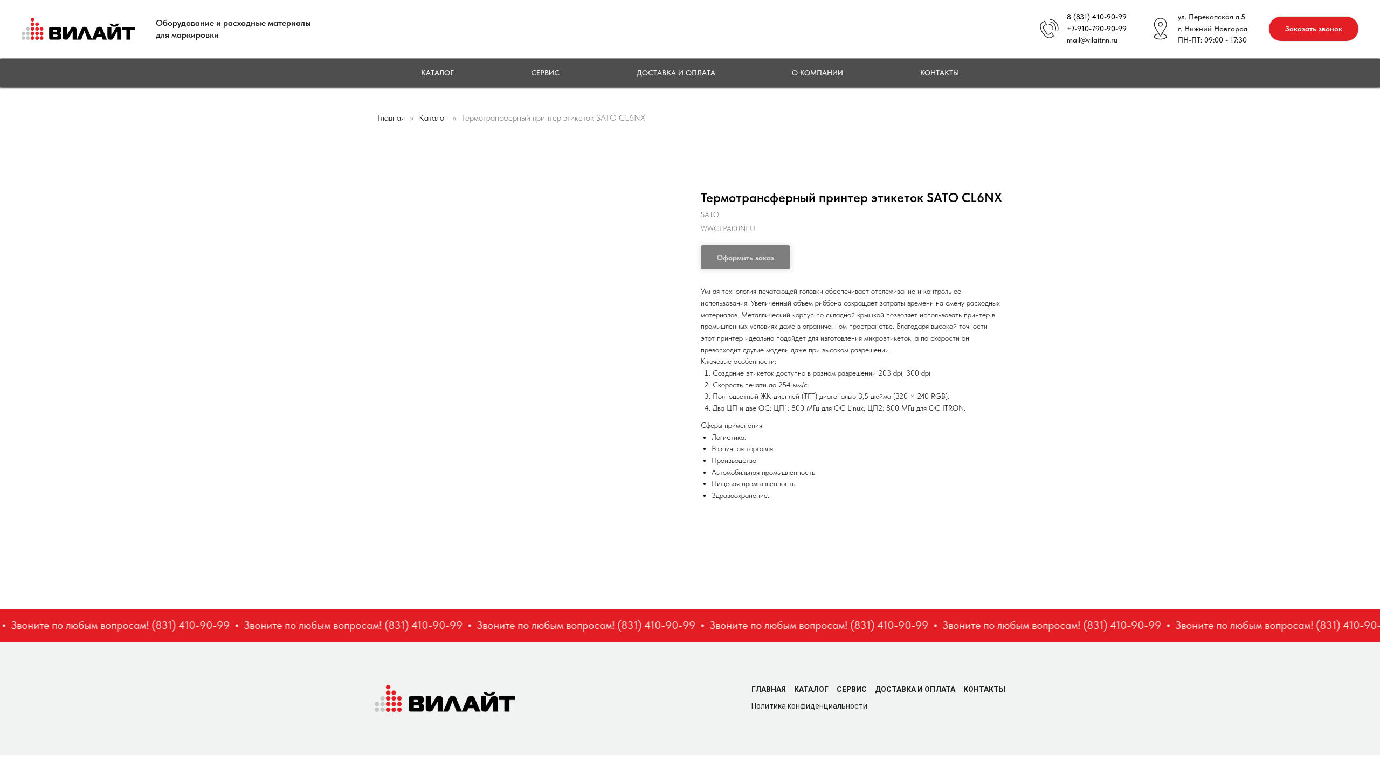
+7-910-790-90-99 (1097, 28)
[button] (1313, 29)
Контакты (939, 72)
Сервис (545, 72)
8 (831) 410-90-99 (1097, 16)
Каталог (437, 72)
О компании (817, 72)
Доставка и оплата (676, 72)
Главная (391, 118)
